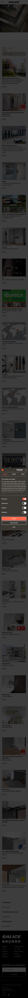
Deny (14, 527)
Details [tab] (14, 474)
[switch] (24, 503)
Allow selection (14, 522)
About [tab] (23, 474)
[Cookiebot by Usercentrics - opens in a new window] (17, 470)
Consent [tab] (5, 474)
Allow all (14, 518)
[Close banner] (25, 470)
